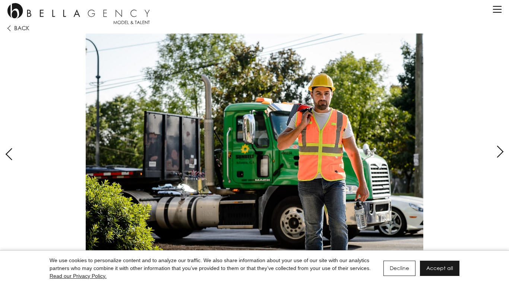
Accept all (439, 267)
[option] (254, 146)
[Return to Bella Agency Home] (78, 13)
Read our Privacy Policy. (78, 276)
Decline (399, 267)
